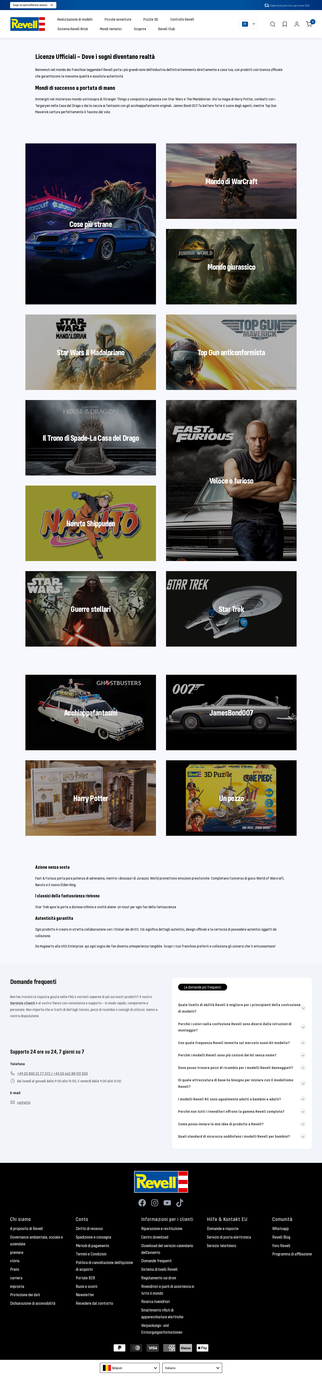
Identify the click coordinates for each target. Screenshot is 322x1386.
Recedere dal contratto (94, 1303)
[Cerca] (273, 24)
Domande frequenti (156, 1260)
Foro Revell (281, 1245)
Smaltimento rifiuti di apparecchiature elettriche (162, 1313)
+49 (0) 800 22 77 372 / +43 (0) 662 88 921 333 (52, 1073)
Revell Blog (281, 1237)
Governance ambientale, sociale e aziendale (36, 1240)
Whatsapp (280, 1228)
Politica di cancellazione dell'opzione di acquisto (104, 1266)
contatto (23, 1102)
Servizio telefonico (221, 1245)
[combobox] (130, 1368)
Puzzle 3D (150, 19)
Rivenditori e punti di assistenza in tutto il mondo (167, 1290)
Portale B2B (85, 1278)
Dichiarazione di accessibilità (32, 1303)
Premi (14, 1269)
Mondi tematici (111, 28)
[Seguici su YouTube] (167, 1203)
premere (16, 1252)
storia (14, 1260)
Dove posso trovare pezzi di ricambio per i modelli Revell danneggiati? (235, 1067)
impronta (17, 1286)
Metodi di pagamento (92, 1245)
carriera (16, 1278)
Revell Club (166, 28)
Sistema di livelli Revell (159, 1269)
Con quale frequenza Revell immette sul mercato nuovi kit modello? (234, 1042)
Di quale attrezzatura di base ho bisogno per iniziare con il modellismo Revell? (235, 1083)
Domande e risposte (222, 1228)
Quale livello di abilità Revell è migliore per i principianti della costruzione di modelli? (239, 1008)
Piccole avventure (118, 19)
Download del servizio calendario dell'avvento (167, 1249)
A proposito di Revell (26, 1228)
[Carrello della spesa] (309, 24)
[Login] (297, 24)
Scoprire (140, 28)
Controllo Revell (182, 19)
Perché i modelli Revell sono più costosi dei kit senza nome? (227, 1054)
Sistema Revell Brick (72, 28)
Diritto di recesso (89, 1228)
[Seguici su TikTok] (180, 1203)
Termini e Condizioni (91, 1254)
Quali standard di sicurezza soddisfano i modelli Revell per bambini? (234, 1136)
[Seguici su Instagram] (155, 1203)
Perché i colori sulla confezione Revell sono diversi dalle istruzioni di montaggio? (235, 1027)
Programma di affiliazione (292, 1254)
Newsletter (85, 1294)
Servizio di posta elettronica (229, 1237)
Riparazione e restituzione (161, 1228)
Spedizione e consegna (93, 1237)
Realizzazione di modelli (75, 19)
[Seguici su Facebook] (142, 1203)
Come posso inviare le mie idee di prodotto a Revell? (221, 1123)
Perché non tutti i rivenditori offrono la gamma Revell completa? (231, 1111)
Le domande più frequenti (202, 986)
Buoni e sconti (86, 1286)
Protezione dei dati (25, 1294)
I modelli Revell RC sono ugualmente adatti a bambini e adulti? (229, 1098)
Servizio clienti (22, 1002)
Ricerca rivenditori (155, 1301)
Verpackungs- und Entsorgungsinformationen (161, 1329)
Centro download (154, 1237)
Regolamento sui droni (158, 1278)
